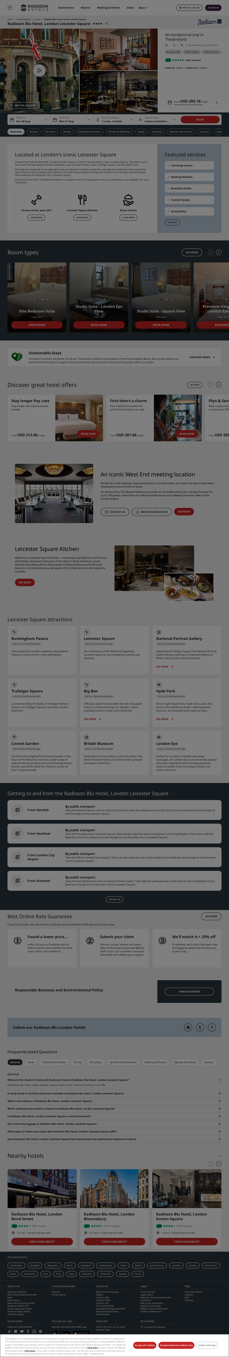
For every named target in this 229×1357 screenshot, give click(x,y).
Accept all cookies (145, 1345)
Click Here (92, 1347)
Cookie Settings (207, 1345)
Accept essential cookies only (176, 1345)
